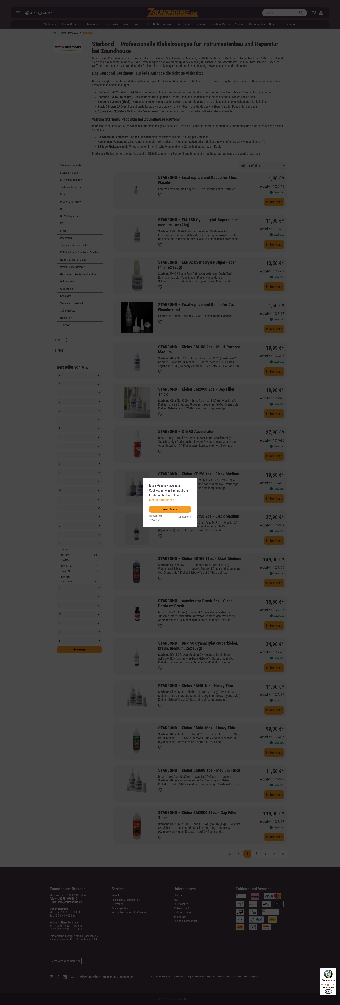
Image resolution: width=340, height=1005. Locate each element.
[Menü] (334, 970)
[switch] (328, 991)
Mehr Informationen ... (163, 500)
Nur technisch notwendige (156, 517)
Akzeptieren (170, 509)
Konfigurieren (184, 516)
